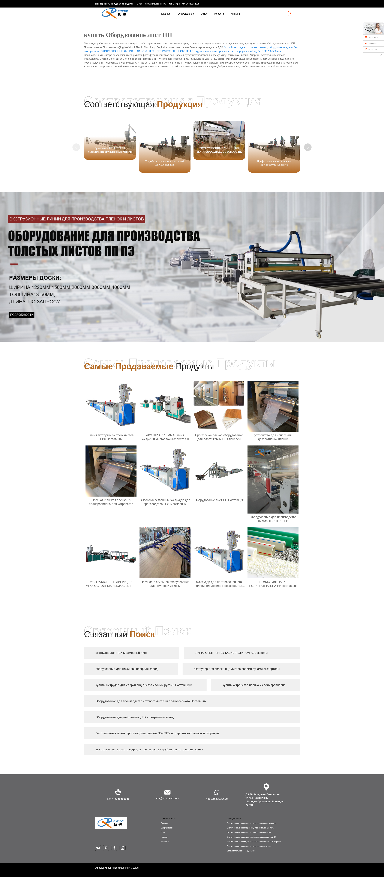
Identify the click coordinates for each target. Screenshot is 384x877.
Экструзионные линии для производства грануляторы (250, 846)
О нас (163, 832)
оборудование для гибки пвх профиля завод (127, 668)
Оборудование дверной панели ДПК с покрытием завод (135, 717)
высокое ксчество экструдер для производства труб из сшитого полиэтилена (149, 749)
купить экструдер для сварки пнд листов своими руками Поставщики (144, 685)
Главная (164, 823)
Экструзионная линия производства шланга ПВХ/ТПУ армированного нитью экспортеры (157, 733)
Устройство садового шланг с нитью (245, 47)
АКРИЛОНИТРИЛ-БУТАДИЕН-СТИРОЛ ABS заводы (231, 652)
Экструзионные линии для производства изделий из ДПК (251, 837)
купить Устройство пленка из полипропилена (254, 685)
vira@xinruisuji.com (167, 798)
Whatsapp (372, 50)
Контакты (165, 842)
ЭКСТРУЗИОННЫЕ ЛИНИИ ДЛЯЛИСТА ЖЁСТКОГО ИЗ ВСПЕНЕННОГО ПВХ (146, 51)
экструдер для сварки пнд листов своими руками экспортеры (237, 668)
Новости (164, 837)
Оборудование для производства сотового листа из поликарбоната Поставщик (151, 701)
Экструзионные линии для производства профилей (249, 832)
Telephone (372, 44)
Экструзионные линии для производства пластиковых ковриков (254, 842)
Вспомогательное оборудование (241, 851)
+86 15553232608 (118, 799)
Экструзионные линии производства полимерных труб (250, 828)
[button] (308, 147)
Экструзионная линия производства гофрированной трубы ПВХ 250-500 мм (236, 51)
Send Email (373, 37)
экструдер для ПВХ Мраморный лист (121, 652)
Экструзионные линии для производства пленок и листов (251, 823)
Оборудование (167, 828)
